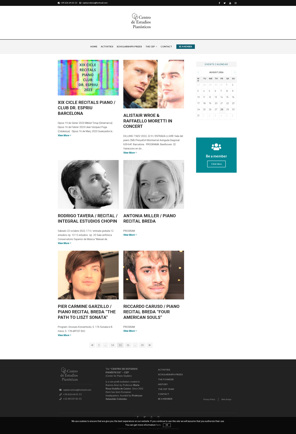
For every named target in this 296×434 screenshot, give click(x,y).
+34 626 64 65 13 (68, 3)
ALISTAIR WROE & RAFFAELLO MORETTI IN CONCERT (147, 121)
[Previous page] (92, 345)
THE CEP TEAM (166, 389)
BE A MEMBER (185, 46)
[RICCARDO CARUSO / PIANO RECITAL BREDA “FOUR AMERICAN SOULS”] (153, 275)
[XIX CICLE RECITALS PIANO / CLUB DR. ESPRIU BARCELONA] (88, 77)
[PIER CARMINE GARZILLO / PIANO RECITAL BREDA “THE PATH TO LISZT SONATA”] (88, 275)
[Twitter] (224, 3)
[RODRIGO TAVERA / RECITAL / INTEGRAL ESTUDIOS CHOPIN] (88, 184)
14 (113, 344)
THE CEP (150, 46)
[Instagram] (235, 3)
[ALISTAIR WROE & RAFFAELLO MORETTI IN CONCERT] (153, 84)
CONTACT (166, 46)
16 (128, 344)
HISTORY (163, 384)
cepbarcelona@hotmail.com (95, 3)
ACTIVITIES (107, 46)
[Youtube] (230, 3)
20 (143, 344)
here (158, 425)
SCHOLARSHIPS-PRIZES (129, 46)
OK (167, 425)
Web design (226, 399)
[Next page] (149, 345)
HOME (93, 46)
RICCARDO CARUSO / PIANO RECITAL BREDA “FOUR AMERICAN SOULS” (151, 312)
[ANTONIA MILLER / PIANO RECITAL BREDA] (153, 184)
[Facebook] (219, 3)
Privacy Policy (209, 399)
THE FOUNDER (166, 379)
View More (70, 135)
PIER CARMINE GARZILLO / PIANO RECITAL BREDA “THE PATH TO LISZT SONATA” (87, 312)
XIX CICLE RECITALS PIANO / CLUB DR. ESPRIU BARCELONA (86, 108)
